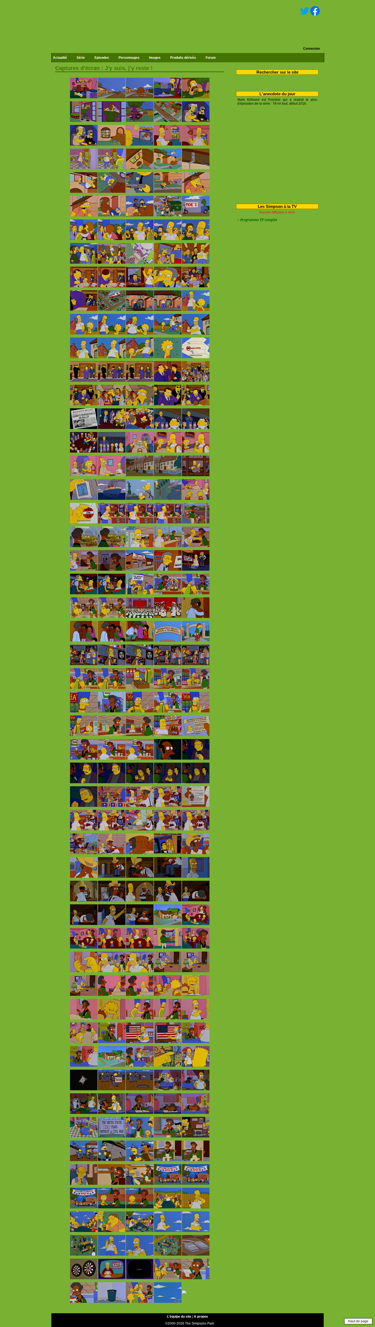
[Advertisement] (275, 153)
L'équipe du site (179, 1316)
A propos (201, 1316)
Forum (211, 58)
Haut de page (358, 1321)
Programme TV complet (258, 220)
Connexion (311, 49)
